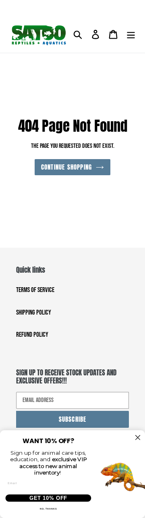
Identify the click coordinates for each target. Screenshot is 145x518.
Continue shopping (66, 167)
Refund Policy (32, 335)
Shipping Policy (33, 313)
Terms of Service (35, 290)
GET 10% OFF (48, 498)
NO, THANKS (48, 509)
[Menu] (131, 35)
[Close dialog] (138, 437)
